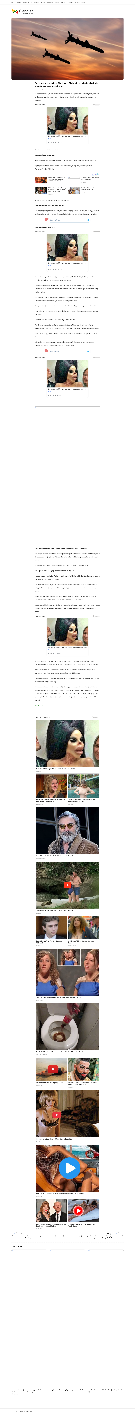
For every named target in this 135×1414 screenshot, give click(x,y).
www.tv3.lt (39, 705)
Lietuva (13, 2)
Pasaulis (19, 2)
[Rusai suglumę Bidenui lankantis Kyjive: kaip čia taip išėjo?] (106, 1319)
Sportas (63, 2)
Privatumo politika (80, 2)
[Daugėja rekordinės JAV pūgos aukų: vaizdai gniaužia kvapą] (67, 1319)
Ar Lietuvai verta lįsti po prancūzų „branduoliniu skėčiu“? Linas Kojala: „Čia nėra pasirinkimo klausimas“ (27, 1392)
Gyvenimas (50, 2)
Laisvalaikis (70, 2)
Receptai (36, 2)
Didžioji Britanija (27, 2)
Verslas (43, 2)
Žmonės (57, 2)
